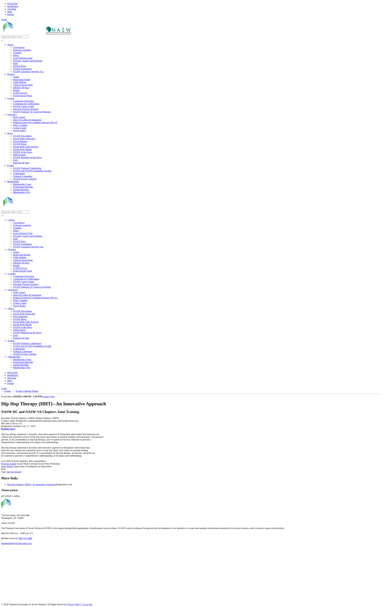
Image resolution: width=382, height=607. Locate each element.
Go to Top (87, 604)
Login (4, 19)
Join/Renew (12, 6)
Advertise (11, 9)
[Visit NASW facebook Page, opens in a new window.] (2, 601)
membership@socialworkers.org (16, 543)
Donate (10, 14)
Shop (9, 11)
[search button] (2, 40)
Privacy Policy (74, 604)
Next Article (7, 466)
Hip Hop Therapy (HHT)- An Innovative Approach (31, 484)
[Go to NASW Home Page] (23, 34)
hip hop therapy (14, 472)
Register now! (8, 429)
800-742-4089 (25, 538)
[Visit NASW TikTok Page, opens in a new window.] (87, 601)
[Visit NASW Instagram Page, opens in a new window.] (54, 601)
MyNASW (12, 3)
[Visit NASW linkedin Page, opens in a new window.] (9, 601)
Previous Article (8, 463)
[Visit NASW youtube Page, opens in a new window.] (20, 601)
